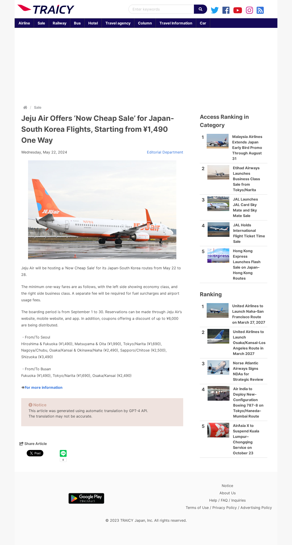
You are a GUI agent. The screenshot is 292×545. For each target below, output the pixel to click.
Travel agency (117, 23)
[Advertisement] (146, 65)
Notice (227, 485)
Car (203, 23)
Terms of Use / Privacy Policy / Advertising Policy (229, 507)
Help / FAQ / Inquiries (227, 500)
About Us (227, 493)
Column (145, 23)
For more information (44, 387)
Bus (77, 23)
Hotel (93, 23)
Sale (41, 23)
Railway (59, 23)
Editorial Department (165, 152)
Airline (24, 23)
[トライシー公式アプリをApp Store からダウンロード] (44, 498)
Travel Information (175, 23)
